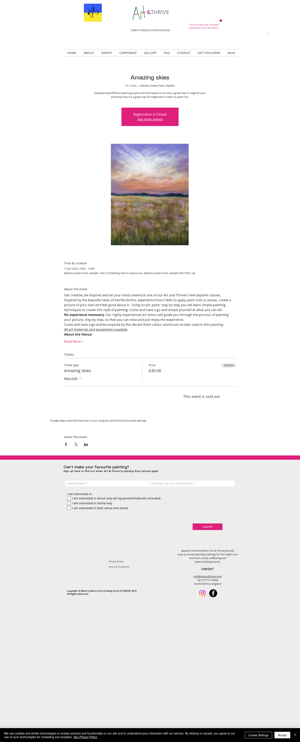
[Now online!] (221, 20)
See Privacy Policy (85, 737)
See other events (150, 119)
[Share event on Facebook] (66, 444)
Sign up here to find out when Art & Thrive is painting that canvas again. (111, 471)
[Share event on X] (76, 444)
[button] (268, 33)
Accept (282, 735)
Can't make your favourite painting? (96, 467)
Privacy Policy (116, 561)
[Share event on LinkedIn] (86, 444)
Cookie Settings (258, 735)
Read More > (73, 341)
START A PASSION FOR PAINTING (150, 30)
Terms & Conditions (119, 566)
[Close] (295, 735)
